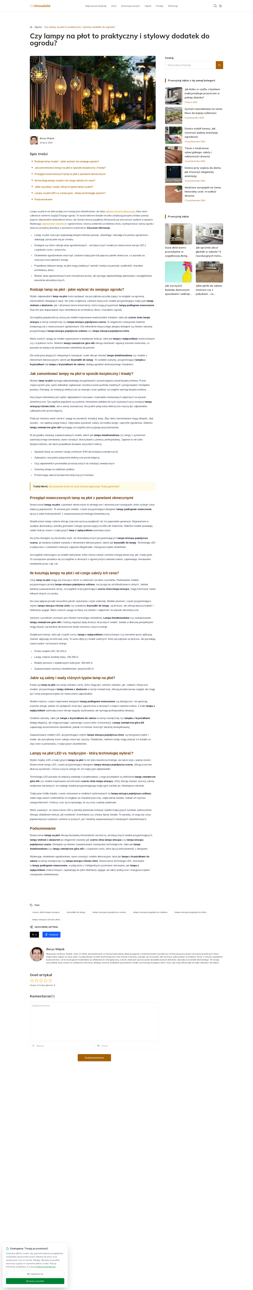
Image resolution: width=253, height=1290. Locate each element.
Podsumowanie (43, 199)
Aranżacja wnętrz (130, 5)
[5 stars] (50, 980)
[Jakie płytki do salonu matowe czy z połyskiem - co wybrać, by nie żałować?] (209, 272)
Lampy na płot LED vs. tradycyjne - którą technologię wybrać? (70, 193)
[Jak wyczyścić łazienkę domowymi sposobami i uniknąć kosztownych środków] (178, 272)
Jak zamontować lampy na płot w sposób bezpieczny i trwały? (70, 167)
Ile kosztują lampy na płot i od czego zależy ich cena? (65, 180)
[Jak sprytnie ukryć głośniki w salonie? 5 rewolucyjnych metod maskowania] (209, 233)
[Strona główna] (31, 27)
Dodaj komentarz (94, 1057)
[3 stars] (41, 980)
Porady (159, 5)
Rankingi (173, 5)
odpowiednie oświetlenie (54, 224)
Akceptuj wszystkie (35, 1281)
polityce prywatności (46, 1266)
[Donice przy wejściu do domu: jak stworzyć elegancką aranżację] (173, 174)
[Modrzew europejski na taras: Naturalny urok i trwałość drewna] (173, 194)
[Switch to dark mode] (220, 6)
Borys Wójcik (47, 138)
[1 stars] (32, 980)
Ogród (148, 5)
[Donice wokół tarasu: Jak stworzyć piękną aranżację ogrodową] (173, 135)
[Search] (215, 5)
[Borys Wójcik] (34, 140)
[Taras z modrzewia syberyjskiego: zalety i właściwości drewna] (173, 154)
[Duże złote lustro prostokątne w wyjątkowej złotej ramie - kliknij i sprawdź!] (178, 233)
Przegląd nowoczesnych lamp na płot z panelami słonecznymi (70, 174)
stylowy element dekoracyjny (120, 211)
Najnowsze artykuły (96, 5)
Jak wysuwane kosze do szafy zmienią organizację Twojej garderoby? (84, 486)
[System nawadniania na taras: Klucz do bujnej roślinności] (173, 115)
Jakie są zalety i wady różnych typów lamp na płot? (64, 186)
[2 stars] (36, 980)
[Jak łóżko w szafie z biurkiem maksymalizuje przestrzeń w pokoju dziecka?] (173, 96)
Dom (113, 5)
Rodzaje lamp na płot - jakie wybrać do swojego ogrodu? (67, 161)
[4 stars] (45, 980)
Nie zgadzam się (35, 1274)
